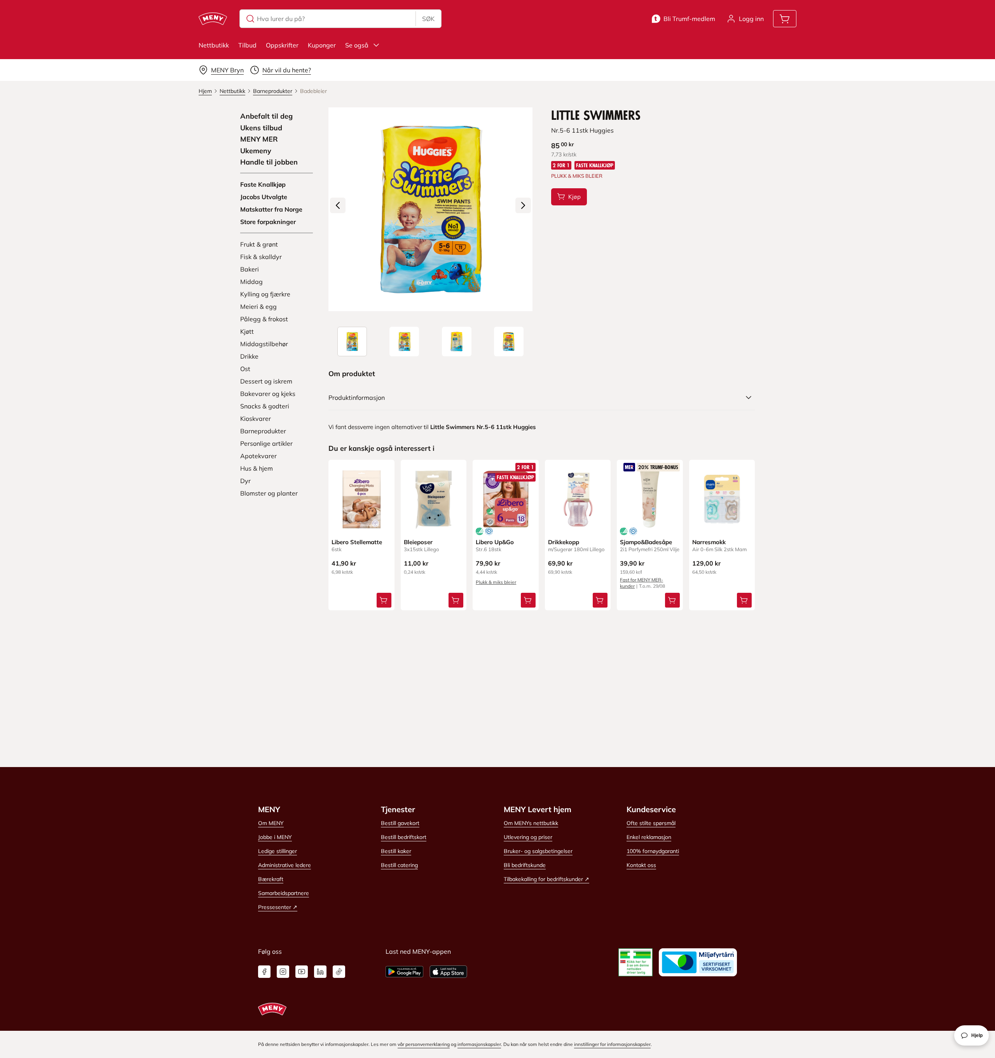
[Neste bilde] (523, 205)
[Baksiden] (456, 341)
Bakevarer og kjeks (267, 394)
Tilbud (247, 45)
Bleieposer (418, 542)
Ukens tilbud (261, 128)
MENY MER (259, 139)
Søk (428, 19)
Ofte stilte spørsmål (651, 823)
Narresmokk (709, 542)
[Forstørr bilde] (430, 209)
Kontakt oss (641, 865)
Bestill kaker (396, 851)
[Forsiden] (404, 341)
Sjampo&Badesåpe (646, 542)
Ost (245, 369)
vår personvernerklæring (424, 1044)
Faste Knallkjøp (263, 184)
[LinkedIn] (320, 971)
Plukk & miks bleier (496, 582)
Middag (251, 282)
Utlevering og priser (528, 837)
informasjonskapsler (479, 1044)
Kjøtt (247, 331)
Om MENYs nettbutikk (531, 823)
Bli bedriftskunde (525, 865)
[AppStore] (448, 971)
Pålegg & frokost (264, 319)
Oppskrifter (282, 45)
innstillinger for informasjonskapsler (612, 1044)
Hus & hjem (256, 468)
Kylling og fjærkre (265, 294)
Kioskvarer (255, 418)
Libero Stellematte (357, 542)
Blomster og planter (269, 493)
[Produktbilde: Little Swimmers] (352, 341)
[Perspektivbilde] (509, 341)
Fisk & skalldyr (261, 257)
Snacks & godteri (264, 406)
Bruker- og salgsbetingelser (538, 851)
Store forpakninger (268, 222)
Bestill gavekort (400, 823)
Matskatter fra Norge (271, 209)
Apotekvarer (258, 456)
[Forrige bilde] (338, 205)
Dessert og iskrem (266, 381)
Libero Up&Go (495, 542)
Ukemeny (255, 151)
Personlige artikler (266, 443)
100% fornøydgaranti (653, 851)
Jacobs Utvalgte (263, 197)
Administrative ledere (284, 865)
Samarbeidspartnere (283, 893)
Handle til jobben (269, 162)
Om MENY (271, 823)
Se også (356, 45)
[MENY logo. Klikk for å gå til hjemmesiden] (213, 18)
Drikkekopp (563, 542)
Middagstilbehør (264, 344)
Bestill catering (399, 865)
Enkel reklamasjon (649, 837)
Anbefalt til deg (266, 116)
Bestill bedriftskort (403, 837)
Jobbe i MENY (275, 837)
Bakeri (249, 269)
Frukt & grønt (259, 244)
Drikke (249, 356)
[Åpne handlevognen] (784, 18)
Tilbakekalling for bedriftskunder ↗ (546, 879)
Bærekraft (270, 879)
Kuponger (322, 45)
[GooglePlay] (404, 971)
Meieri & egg (258, 306)
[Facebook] (264, 971)
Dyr (245, 481)
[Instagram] (283, 971)
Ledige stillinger (277, 851)
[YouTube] (301, 971)
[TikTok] (339, 971)
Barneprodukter (263, 431)
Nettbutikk (214, 45)
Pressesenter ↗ (277, 907)
